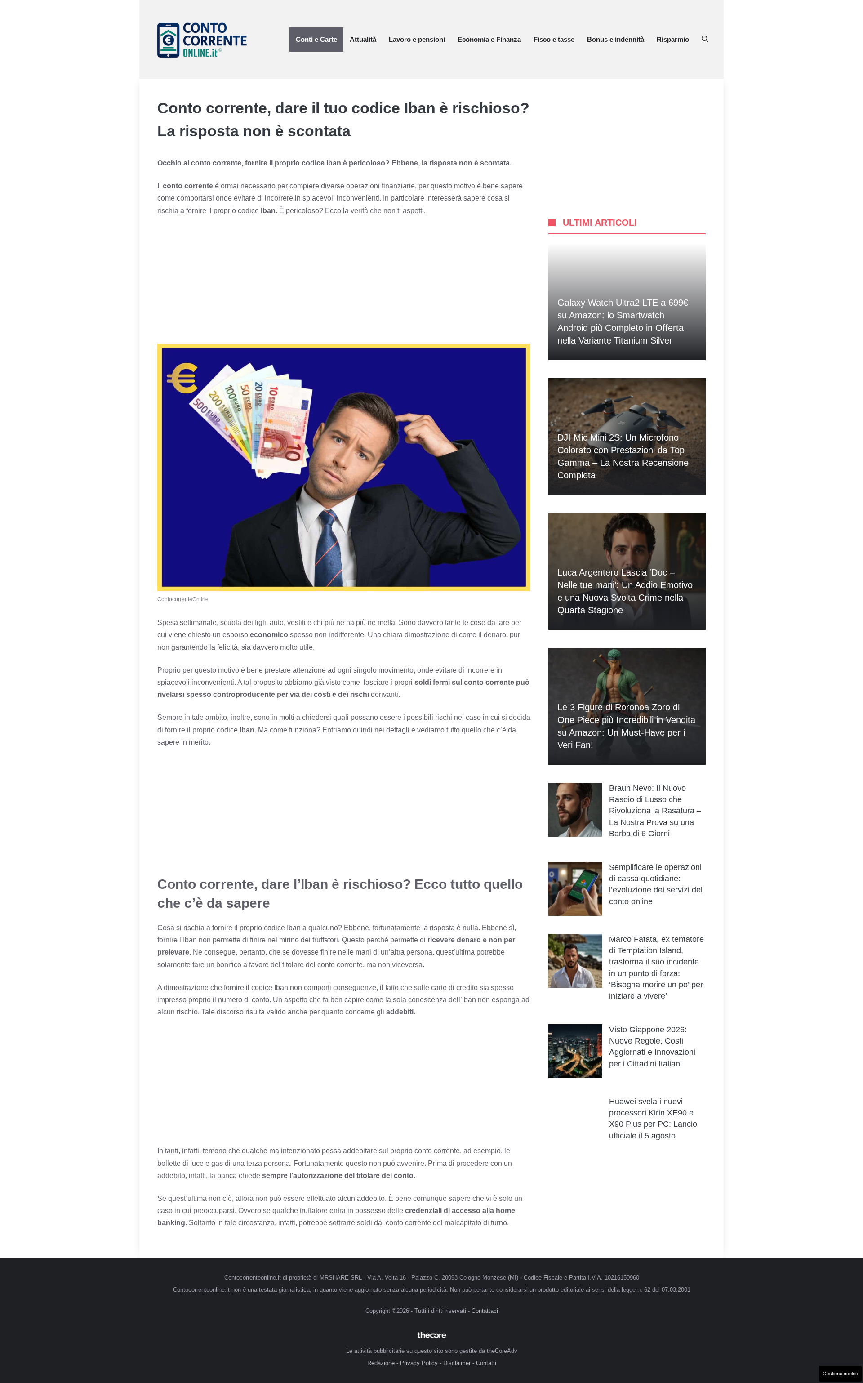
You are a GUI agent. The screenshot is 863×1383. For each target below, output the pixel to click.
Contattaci (485, 1310)
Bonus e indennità (615, 39)
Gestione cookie (840, 1373)
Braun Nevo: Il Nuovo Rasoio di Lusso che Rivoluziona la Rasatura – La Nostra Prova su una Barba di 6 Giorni (655, 811)
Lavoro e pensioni (417, 39)
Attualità (363, 39)
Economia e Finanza (489, 39)
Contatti (486, 1363)
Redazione (381, 1363)
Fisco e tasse (554, 39)
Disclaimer (457, 1363)
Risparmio (673, 39)
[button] (705, 39)
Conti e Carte (316, 39)
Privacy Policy (419, 1363)
